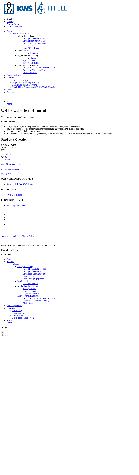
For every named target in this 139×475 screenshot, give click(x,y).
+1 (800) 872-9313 (9, 159)
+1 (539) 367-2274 (9, 155)
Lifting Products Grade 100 (34, 38)
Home (9, 259)
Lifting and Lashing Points (34, 43)
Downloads (11, 323)
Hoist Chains (28, 46)
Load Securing (23, 281)
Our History (17, 80)
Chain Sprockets (30, 72)
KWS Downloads (14, 195)
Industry (15, 33)
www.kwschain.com (10, 169)
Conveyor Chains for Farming (36, 70)
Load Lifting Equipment (33, 48)
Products (10, 261)
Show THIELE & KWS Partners (21, 184)
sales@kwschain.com (10, 164)
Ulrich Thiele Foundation (23, 87)
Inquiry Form (6, 173)
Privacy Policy (13, 24)
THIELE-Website (14, 26)
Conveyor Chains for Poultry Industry (39, 68)
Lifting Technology (25, 266)
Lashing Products (30, 53)
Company (11, 308)
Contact (10, 21)
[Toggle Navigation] (2, 97)
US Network (17, 85)
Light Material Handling (27, 296)
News (9, 320)
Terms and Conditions (10, 236)
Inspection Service (31, 63)
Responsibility (18, 82)
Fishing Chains (29, 58)
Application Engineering (27, 286)
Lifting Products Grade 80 (34, 41)
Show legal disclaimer (16, 205)
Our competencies (14, 305)
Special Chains (29, 60)
